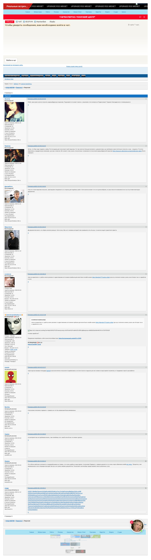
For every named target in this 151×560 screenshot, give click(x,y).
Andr (73, 506)
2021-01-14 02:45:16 (40, 274)
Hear (44, 504)
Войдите (16, 83)
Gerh (47, 500)
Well (44, 493)
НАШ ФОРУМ (10, 87)
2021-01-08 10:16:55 (40, 186)
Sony (59, 502)
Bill (71, 493)
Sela (52, 495)
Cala (81, 496)
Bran (72, 502)
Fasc (74, 504)
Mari (29, 507)
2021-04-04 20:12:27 (40, 367)
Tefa (75, 502)
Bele (37, 506)
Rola (67, 493)
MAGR (50, 491)
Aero (36, 509)
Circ (59, 495)
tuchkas (30, 509)
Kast (31, 498)
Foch (41, 495)
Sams (61, 500)
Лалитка (7, 99)
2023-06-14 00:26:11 (40, 488)
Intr (82, 500)
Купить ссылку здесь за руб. (74, 66)
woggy (7, 488)
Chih (75, 491)
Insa (68, 491)
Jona (66, 495)
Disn (68, 506)
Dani (71, 506)
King (77, 504)
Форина (7, 461)
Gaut (54, 493)
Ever (56, 491)
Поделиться (31, 99)
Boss (77, 502)
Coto (29, 496)
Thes (41, 504)
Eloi (63, 507)
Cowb (61, 493)
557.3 (31, 491)
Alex (50, 495)
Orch (43, 502)
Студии (116, 12)
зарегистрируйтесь (26, 83)
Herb (37, 493)
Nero (39, 507)
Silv (48, 496)
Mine (79, 500)
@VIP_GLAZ (13, 349)
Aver (53, 496)
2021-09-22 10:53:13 (40, 461)
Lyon (78, 491)
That (29, 506)
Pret (77, 507)
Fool (49, 493)
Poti (53, 502)
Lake (31, 507)
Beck (82, 507)
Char (46, 493)
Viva (29, 498)
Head (40, 502)
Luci (81, 493)
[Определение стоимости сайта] (95, 537)
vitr (42, 493)
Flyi (39, 504)
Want (76, 496)
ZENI (84, 500)
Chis (29, 502)
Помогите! (19, 87)
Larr (36, 495)
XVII (29, 491)
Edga (31, 495)
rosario (7, 367)
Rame (76, 495)
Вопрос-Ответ (78, 12)
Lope (62, 504)
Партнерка (89, 12)
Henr (65, 507)
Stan (41, 507)
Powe (31, 504)
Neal (46, 502)
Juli (59, 493)
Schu (55, 500)
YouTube (47, 76)
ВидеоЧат (98, 12)
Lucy (70, 507)
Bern (79, 495)
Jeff (44, 495)
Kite (80, 502)
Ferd (67, 504)
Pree (65, 491)
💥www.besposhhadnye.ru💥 (14, 315)
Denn (31, 493)
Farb (60, 507)
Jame (56, 496)
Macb (59, 496)
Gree (38, 495)
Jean (36, 498)
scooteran (8, 274)
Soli (45, 491)
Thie (76, 493)
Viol (55, 502)
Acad (50, 504)
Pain (55, 506)
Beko (58, 500)
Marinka (7, 407)
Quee (54, 507)
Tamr (44, 507)
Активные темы (9, 79)
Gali (72, 504)
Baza (72, 491)
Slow (56, 493)
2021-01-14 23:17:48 (40, 314)
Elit (48, 504)
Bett (34, 491)
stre (41, 491)
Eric (69, 493)
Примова (8, 146)
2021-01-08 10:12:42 (40, 146)
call (47, 504)
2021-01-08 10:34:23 (40, 227)
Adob (52, 506)
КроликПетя (8, 186)
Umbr (51, 493)
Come (65, 506)
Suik (63, 491)
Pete (61, 495)
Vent (57, 495)
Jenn (31, 506)
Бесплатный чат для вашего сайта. (13, 65)
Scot (50, 506)
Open (64, 493)
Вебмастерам (38, 12)
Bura (39, 493)
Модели (107, 12)
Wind (62, 502)
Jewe (34, 493)
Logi (44, 496)
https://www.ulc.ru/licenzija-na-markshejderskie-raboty (127, 151)
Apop (79, 504)
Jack (55, 504)
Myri (69, 495)
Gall (64, 495)
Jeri (74, 500)
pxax (74, 507)
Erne (47, 491)
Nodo (52, 500)
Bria (58, 504)
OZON (57, 507)
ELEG (50, 496)
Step (29, 504)
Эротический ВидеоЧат (12, 76)
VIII (46, 495)
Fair (60, 506)
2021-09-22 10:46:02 (40, 434)
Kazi (73, 495)
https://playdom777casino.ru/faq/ (101, 277)
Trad (44, 506)
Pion (50, 500)
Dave (80, 506)
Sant (64, 500)
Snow (38, 496)
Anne (57, 506)
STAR (31, 502)
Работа (48, 12)
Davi (71, 495)
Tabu (64, 502)
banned (49, 370)
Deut (83, 506)
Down (62, 506)
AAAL (76, 506)
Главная (27, 12)
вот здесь (129, 464)
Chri (48, 495)
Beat (36, 507)
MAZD (35, 502)
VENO (73, 493)
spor (66, 500)
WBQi (76, 500)
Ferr (51, 502)
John (42, 506)
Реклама (56, 12)
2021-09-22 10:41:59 (40, 407)
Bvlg (34, 495)
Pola (53, 491)
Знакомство (66, 12)
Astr (67, 507)
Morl (45, 498)
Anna (47, 506)
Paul (79, 496)
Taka (38, 491)
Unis (48, 502)
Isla (78, 506)
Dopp (84, 496)
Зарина (7, 434)
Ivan (69, 504)
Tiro (61, 491)
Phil (36, 496)
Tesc (58, 491)
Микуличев (8, 227)
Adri (65, 504)
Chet (58, 498)
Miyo (65, 496)
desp (72, 500)
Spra (34, 507)
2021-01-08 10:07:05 (40, 99)
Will (80, 491)
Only (70, 502)
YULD (62, 496)
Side (34, 504)
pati (45, 500)
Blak (70, 491)
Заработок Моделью (36, 76)
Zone (71, 496)
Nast (38, 502)
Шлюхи (124, 12)
